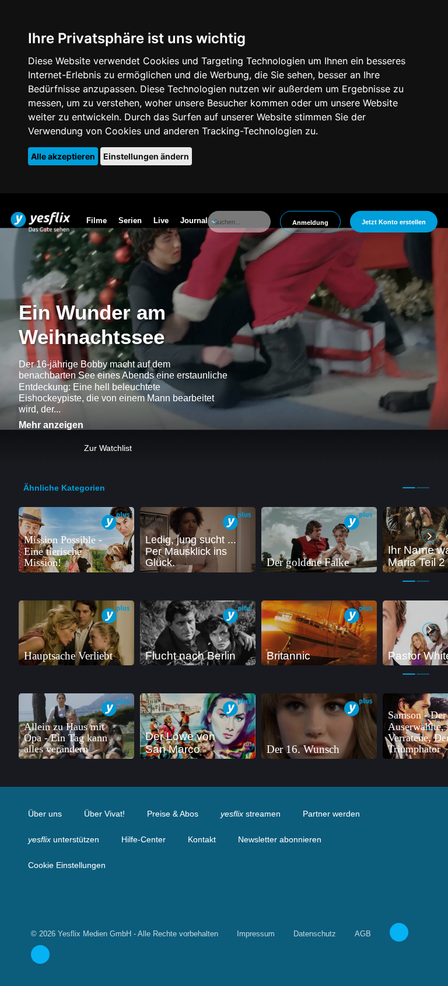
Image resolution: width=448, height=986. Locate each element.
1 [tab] (408, 487)
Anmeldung (310, 222)
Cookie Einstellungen (67, 865)
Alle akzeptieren (63, 156)
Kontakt (202, 839)
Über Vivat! (104, 813)
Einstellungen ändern (146, 156)
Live (161, 220)
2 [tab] (422, 487)
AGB (363, 933)
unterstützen (63, 839)
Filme (96, 220)
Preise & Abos (172, 813)
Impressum (256, 933)
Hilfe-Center (143, 839)
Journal (194, 220)
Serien (130, 220)
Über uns (45, 813)
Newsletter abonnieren (279, 839)
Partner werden (331, 813)
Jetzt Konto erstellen (394, 221)
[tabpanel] (76, 539)
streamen (250, 813)
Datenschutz (314, 933)
